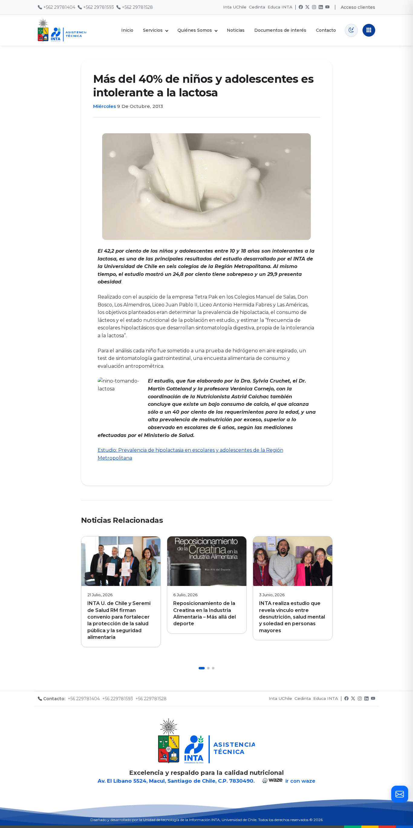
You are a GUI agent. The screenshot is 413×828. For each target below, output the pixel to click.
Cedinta (257, 7)
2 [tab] (208, 668)
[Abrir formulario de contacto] (399, 794)
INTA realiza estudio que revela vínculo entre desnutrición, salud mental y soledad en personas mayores (292, 616)
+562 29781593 (98, 7)
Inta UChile (234, 7)
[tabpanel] (121, 591)
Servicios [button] (153, 30)
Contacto (326, 30)
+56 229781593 (117, 698)
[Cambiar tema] (351, 30)
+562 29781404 (59, 7)
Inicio (127, 30)
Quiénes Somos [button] (194, 30)
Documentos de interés (280, 30)
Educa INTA (280, 7)
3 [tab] (213, 668)
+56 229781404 (84, 698)
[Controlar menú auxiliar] (369, 30)
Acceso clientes (358, 7)
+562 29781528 (137, 7)
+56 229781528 (151, 698)
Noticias (236, 30)
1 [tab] (202, 668)
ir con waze (299, 781)
